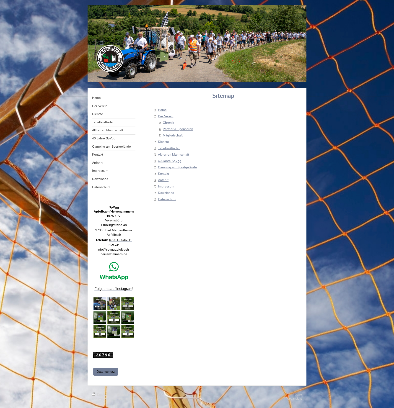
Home (162, 110)
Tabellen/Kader (169, 148)
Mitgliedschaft (173, 135)
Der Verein (165, 116)
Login (298, 394)
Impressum (166, 186)
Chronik (168, 122)
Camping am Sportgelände (177, 167)
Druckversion (105, 394)
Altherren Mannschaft (173, 154)
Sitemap (122, 394)
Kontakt (163, 173)
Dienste (163, 142)
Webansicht (294, 398)
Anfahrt (163, 180)
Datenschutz (167, 199)
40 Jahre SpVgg (169, 161)
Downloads (166, 193)
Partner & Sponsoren (178, 129)
